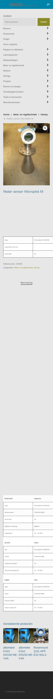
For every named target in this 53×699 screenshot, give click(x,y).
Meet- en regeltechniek (13, 65)
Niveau (44, 114)
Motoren (7, 71)
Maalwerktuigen (10, 60)
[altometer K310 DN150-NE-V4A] (10, 635)
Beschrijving (26, 282)
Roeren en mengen (12, 86)
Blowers (7, 28)
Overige (6, 76)
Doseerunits (8, 34)
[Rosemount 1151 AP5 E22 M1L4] (41, 635)
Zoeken (7, 16)
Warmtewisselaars (11, 102)
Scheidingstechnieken (13, 92)
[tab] (26, 282)
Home (6, 114)
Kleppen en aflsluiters (13, 50)
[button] (48, 4)
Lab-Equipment (10, 55)
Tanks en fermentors (12, 97)
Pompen (7, 81)
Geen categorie (10, 44)
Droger (6, 39)
